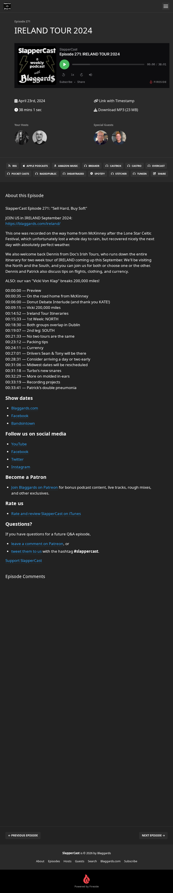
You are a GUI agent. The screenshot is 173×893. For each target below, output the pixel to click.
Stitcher (121, 173)
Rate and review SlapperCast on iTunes (46, 513)
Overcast (158, 165)
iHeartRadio (75, 173)
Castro (136, 165)
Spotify (100, 173)
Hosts (67, 861)
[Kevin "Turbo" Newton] (119, 138)
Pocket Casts (20, 173)
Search (92, 861)
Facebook (19, 415)
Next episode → (153, 835)
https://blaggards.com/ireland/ (32, 223)
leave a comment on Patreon (37, 543)
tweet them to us (26, 551)
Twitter (17, 459)
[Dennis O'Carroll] (101, 138)
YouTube (19, 443)
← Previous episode (23, 835)
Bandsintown (23, 423)
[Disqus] (81, 642)
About (40, 861)
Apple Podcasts (37, 165)
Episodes (54, 861)
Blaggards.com (24, 408)
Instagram (20, 466)
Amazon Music (68, 165)
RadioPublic (48, 173)
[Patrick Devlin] (21, 138)
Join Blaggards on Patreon (34, 487)
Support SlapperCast (23, 560)
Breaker (94, 165)
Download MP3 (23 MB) (117, 109)
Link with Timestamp (116, 100)
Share (162, 173)
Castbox (115, 165)
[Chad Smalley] (39, 138)
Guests (79, 861)
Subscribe (130, 861)
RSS (14, 165)
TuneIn (142, 173)
